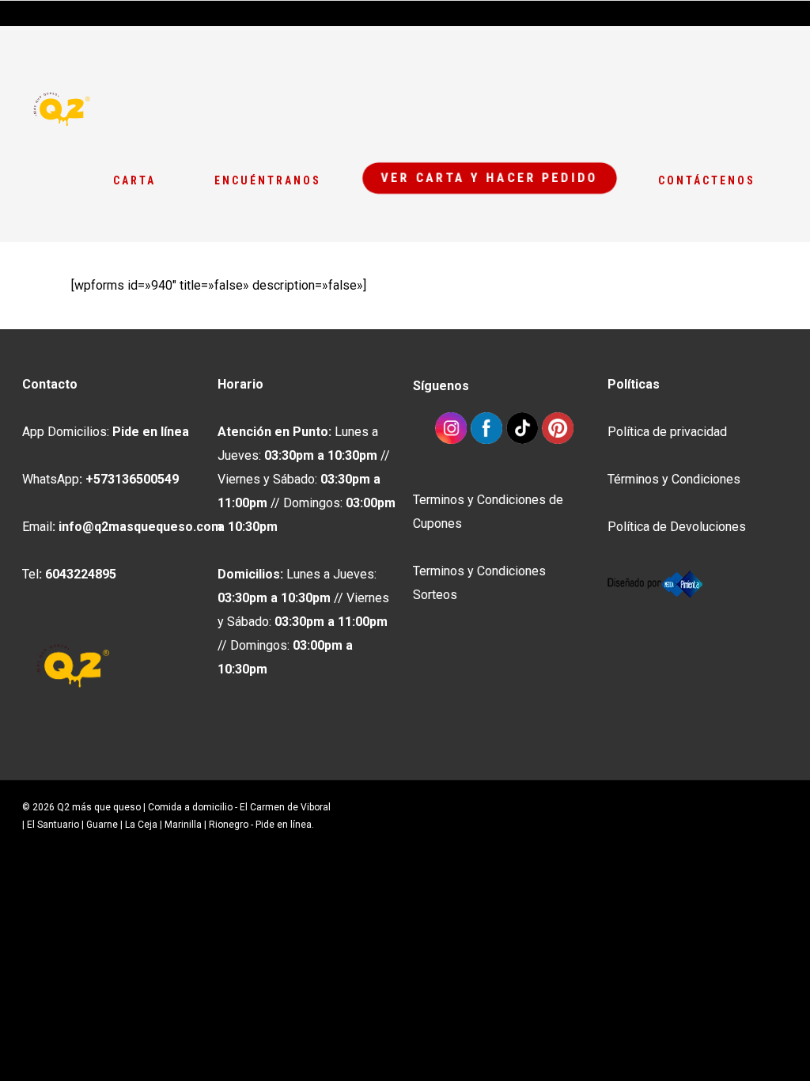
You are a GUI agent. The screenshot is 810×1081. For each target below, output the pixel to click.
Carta (134, 180)
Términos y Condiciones (674, 479)
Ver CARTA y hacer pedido (490, 176)
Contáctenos (706, 180)
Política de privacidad (667, 431)
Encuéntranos (267, 180)
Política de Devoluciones (677, 526)
